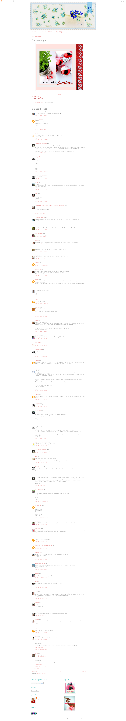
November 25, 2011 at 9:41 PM (41, 421)
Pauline (36, 133)
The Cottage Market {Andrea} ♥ (41, 442)
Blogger (83, 718)
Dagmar (36, 182)
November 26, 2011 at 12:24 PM (41, 524)
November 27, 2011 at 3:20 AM (41, 569)
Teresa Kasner (38, 335)
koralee (39, 698)
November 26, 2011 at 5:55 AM (41, 445)
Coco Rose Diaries (38, 119)
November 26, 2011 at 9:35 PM (41, 559)
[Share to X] (49, 102)
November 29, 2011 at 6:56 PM (41, 639)
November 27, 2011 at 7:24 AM (41, 587)
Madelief (37, 602)
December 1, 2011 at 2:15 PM (40, 656)
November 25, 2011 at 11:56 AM (41, 285)
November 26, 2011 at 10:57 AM (41, 501)
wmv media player (39, 647)
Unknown (37, 262)
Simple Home (38, 552)
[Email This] (46, 102)
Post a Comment (37, 668)
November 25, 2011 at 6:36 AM (41, 171)
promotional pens (38, 664)
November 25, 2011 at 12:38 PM (41, 296)
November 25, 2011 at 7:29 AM (41, 213)
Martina (36, 240)
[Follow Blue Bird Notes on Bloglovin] (37, 684)
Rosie (36, 425)
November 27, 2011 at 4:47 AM (41, 577)
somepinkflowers (38, 157)
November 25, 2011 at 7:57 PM (41, 365)
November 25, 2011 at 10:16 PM (41, 438)
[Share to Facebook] (50, 102)
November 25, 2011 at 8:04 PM (41, 391)
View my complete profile (41, 699)
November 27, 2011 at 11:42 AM (41, 608)
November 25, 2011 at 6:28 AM (41, 153)
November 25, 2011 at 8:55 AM (41, 236)
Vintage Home (38, 612)
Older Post (84, 671)
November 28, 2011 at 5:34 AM (41, 625)
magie (36, 255)
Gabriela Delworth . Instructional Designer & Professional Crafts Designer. (50, 205)
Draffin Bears (38, 410)
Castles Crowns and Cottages (41, 143)
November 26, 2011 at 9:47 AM (41, 472)
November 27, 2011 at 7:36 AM (41, 598)
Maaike (36, 193)
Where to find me (46, 32)
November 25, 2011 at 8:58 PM (41, 399)
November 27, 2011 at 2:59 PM (41, 615)
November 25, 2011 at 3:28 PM (41, 356)
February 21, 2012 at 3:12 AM (41, 666)
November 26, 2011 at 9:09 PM (41, 548)
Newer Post (34, 671)
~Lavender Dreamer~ (39, 112)
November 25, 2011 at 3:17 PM (41, 338)
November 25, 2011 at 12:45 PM (41, 303)
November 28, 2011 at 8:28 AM (41, 632)
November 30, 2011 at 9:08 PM (41, 649)
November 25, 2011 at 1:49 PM (41, 316)
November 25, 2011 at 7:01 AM (41, 189)
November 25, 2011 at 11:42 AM (41, 275)
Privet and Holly (38, 505)
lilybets (36, 300)
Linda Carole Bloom (39, 233)
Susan (36, 591)
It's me (36, 248)
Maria (36, 369)
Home (34, 32)
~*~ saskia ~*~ (38, 269)
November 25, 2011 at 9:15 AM (41, 251)
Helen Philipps (38, 528)
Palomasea (37, 307)
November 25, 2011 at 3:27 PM (41, 345)
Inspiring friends (61, 32)
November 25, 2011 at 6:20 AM (41, 130)
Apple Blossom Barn (39, 489)
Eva (36, 289)
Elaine (36, 521)
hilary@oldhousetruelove (40, 175)
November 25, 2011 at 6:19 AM (41, 115)
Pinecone (37, 619)
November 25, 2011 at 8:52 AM (41, 229)
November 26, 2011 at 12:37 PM (41, 534)
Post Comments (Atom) (42, 673)
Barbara (37, 573)
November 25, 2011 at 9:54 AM (41, 258)
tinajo (36, 456)
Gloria (36, 653)
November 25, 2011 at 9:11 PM (41, 406)
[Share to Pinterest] (51, 102)
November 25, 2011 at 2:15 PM (41, 331)
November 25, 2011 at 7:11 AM (41, 201)
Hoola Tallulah (38, 342)
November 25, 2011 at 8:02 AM (41, 222)
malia (36, 636)
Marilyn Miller (38, 226)
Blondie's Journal (38, 349)
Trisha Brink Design (39, 466)
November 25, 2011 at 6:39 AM (41, 178)
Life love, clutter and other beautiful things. (43, 545)
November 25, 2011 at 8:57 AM (41, 244)
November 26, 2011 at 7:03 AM (41, 452)
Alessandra (37, 403)
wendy (36, 320)
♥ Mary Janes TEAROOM (40, 563)
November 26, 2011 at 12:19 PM (41, 517)
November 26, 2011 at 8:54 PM (41, 541)
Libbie (36, 538)
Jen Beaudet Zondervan (40, 217)
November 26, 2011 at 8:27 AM (41, 462)
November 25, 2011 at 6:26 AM (41, 139)
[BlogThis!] (47, 102)
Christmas (37, 104)
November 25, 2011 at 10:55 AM (41, 265)
